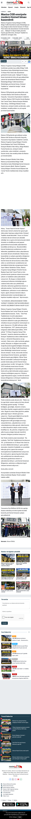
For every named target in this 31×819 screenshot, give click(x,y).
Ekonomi (22, 7)
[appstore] (9, 804)
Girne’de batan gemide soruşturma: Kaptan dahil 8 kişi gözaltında (20, 677)
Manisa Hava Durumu (8, 785)
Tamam (19, 817)
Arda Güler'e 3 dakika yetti (20, 669)
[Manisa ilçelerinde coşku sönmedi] (23, 585)
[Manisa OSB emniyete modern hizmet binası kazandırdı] (15, 50)
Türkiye (14, 666)
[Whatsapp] (21, 779)
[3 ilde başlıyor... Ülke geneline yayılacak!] (23, 572)
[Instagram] (15, 779)
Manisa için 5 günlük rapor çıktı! (19, 654)
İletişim (4, 800)
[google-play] (22, 804)
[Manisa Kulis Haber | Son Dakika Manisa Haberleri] (15, 2)
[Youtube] (18, 779)
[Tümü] (29, 632)
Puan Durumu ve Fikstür (8, 790)
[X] (13, 779)
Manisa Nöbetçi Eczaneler (9, 784)
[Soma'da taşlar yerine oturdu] (8, 585)
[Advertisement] (15, 191)
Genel (9, 11)
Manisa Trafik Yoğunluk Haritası (10, 789)
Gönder (4, 623)
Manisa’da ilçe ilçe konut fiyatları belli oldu (19, 662)
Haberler (3, 11)
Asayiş (16, 7)
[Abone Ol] (29, 61)
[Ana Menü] (1, 2)
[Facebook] (10, 779)
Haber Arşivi (6, 796)
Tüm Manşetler (6, 792)
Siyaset (10, 7)
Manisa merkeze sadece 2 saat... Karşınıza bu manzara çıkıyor (7, 564)
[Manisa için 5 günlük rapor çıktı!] (23, 558)
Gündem (3, 7)
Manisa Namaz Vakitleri (8, 787)
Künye (9, 800)
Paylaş (4, 61)
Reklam (15, 800)
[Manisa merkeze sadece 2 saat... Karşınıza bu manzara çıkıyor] (8, 558)
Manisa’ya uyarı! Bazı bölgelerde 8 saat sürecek (20, 647)
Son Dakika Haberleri (8, 794)
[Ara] (28, 3)
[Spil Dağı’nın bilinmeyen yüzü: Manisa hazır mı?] (8, 572)
